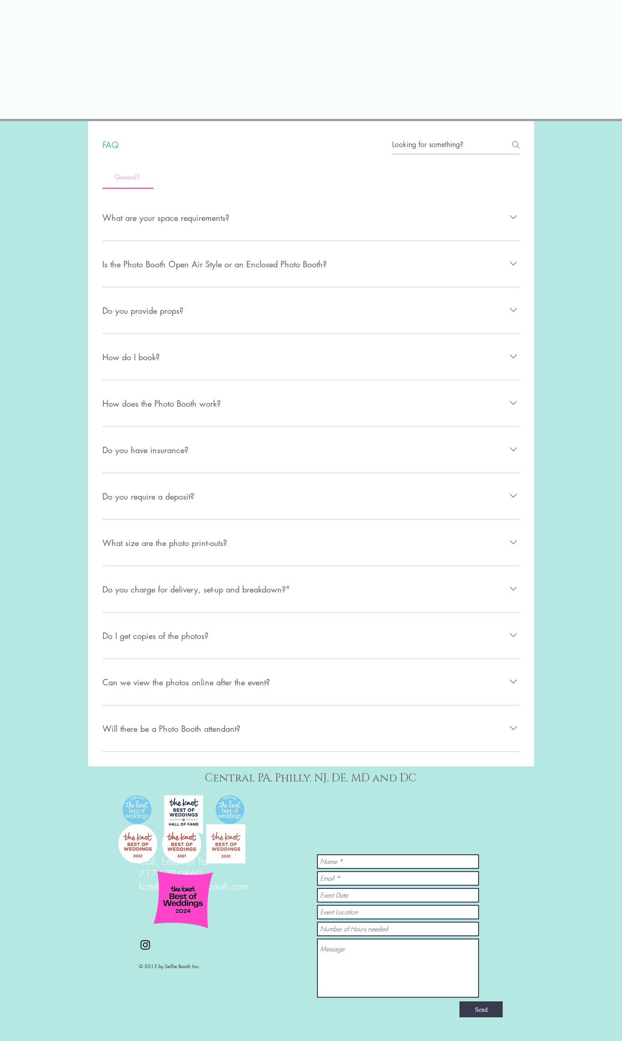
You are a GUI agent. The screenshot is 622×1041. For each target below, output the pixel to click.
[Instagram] (145, 945)
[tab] (127, 177)
